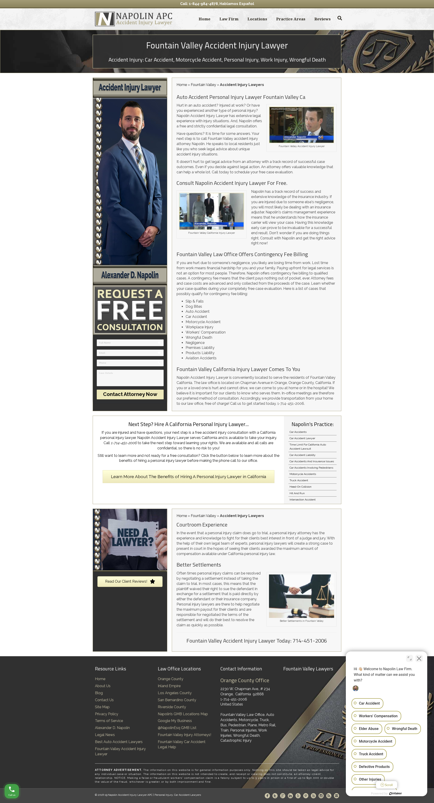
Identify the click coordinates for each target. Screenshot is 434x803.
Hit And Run (297, 493)
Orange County (170, 679)
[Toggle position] (409, 658)
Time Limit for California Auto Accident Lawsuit (308, 446)
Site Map (102, 707)
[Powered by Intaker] (395, 793)
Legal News (105, 735)
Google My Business (175, 721)
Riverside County (172, 707)
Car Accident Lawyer (302, 438)
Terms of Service (109, 721)
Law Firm (228, 18)
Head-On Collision (300, 486)
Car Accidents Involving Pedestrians (311, 467)
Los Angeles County (175, 693)
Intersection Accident (303, 499)
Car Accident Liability (303, 455)
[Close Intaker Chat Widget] (419, 658)
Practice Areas (290, 18)
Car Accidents (298, 432)
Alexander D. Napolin (112, 728)
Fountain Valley (203, 85)
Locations (257, 18)
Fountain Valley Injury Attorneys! (184, 735)
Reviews (322, 18)
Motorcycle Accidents (303, 474)
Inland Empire (169, 686)
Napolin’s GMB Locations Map (183, 714)
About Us (103, 686)
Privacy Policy (106, 714)
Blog (99, 693)
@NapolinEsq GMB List (177, 728)
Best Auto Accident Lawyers (119, 742)
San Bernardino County (177, 700)
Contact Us (104, 700)
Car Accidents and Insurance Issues (312, 461)
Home (204, 18)
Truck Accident (299, 480)
